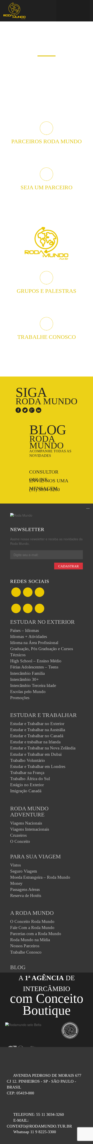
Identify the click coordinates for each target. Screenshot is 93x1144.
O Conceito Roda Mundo (32, 921)
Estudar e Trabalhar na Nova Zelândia (42, 748)
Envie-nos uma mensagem (48, 481)
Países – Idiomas (24, 630)
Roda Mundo (50, 440)
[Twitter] (25, 409)
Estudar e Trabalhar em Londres (37, 766)
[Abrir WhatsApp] (81, 1132)
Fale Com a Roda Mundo (32, 927)
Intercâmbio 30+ (24, 679)
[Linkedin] (38, 409)
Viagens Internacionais (29, 829)
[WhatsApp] (39, 592)
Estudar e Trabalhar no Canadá (36, 735)
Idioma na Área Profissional (34, 642)
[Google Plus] (32, 409)
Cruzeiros (18, 835)
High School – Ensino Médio (35, 661)
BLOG (18, 967)
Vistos (15, 865)
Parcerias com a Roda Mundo (35, 933)
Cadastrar (68, 566)
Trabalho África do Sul (30, 778)
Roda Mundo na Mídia (30, 939)
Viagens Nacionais (26, 823)
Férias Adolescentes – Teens (34, 667)
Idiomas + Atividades (28, 636)
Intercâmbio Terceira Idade (33, 685)
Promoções (19, 697)
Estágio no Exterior (27, 784)
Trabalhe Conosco (26, 952)
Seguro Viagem (23, 871)
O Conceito (20, 841)
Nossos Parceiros (24, 945)
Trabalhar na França (27, 772)
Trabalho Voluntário (27, 760)
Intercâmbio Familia (27, 673)
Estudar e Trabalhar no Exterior (37, 723)
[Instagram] (16, 609)
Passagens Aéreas (25, 889)
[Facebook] (18, 409)
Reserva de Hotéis (25, 895)
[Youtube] (39, 609)
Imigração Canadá (25, 790)
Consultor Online (43, 472)
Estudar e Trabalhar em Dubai (36, 754)
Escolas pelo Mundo (28, 691)
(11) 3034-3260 (44, 489)
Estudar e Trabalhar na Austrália (37, 729)
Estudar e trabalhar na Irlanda (35, 742)
